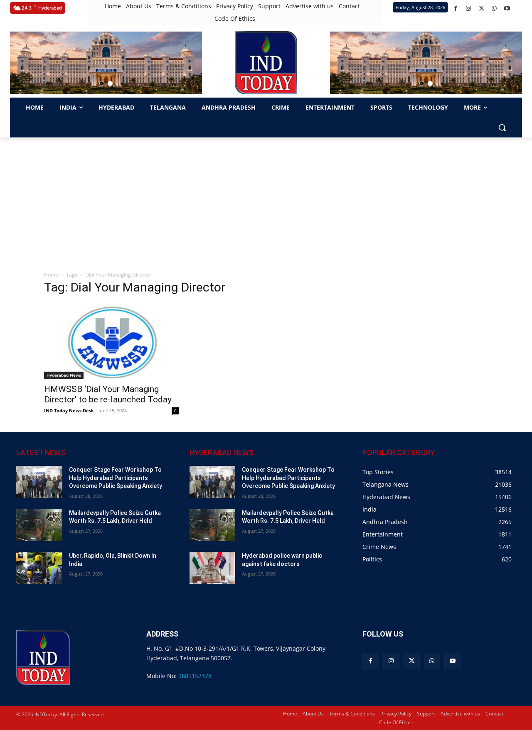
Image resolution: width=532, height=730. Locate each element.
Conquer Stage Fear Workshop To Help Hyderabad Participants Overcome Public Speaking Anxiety (115, 477)
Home (51, 274)
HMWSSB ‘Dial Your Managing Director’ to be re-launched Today (108, 394)
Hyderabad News (64, 375)
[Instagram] (468, 8)
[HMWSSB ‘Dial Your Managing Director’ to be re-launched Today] (111, 341)
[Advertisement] (266, 200)
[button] (101, 83)
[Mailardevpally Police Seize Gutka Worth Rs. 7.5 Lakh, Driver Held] (39, 525)
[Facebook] (455, 8)
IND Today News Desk (69, 410)
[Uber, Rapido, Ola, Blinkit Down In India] (39, 568)
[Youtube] (507, 8)
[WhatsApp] (494, 8)
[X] (481, 8)
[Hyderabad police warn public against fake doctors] (213, 568)
